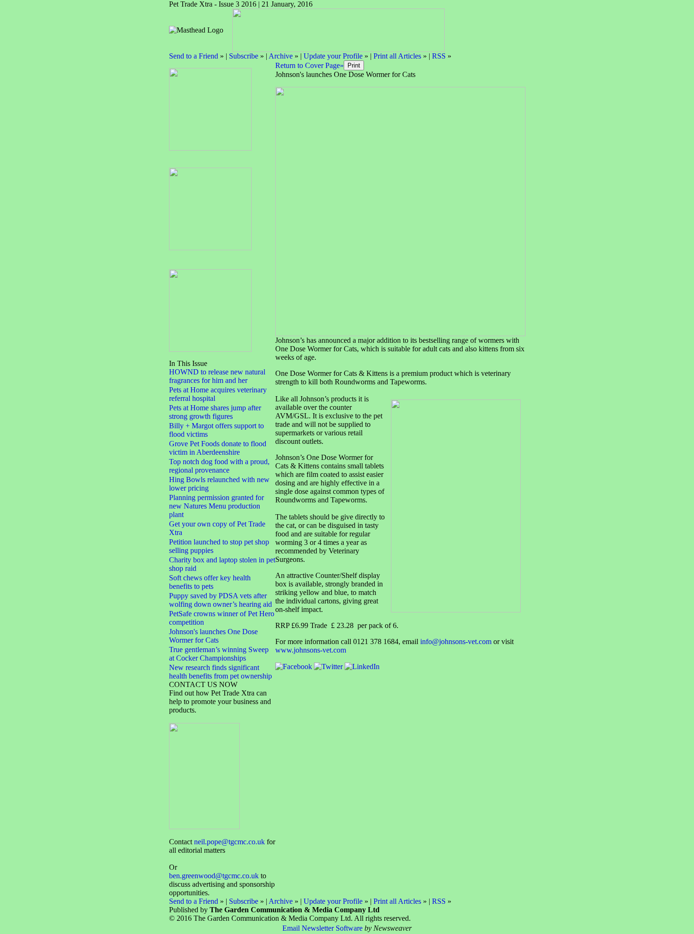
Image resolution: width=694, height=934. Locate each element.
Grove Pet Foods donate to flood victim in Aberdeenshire (217, 448)
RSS (439, 56)
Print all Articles (397, 56)
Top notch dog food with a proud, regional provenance (219, 466)
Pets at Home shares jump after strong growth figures (215, 412)
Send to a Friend (193, 56)
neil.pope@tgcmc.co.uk (229, 842)
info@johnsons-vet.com (455, 641)
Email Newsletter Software (322, 928)
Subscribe (243, 56)
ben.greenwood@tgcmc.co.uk (214, 876)
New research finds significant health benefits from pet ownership (220, 671)
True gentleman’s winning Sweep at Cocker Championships (219, 653)
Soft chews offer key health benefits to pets (210, 582)
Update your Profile (333, 56)
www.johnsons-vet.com (310, 650)
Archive (281, 56)
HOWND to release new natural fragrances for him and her (217, 376)
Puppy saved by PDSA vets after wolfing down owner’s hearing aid (220, 600)
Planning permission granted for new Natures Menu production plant (216, 505)
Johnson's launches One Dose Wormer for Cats (213, 636)
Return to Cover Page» (309, 65)
